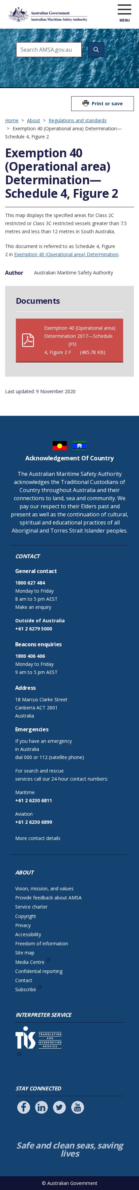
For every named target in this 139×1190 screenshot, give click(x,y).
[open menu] (124, 10)
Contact (23, 980)
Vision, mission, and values (44, 888)
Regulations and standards (78, 120)
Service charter (31, 906)
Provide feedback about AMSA (48, 897)
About (33, 120)
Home (12, 120)
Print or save (107, 103)
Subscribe (25, 989)
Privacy (23, 925)
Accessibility (28, 934)
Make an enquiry (33, 607)
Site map (24, 952)
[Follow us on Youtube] (77, 1107)
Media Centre (30, 962)
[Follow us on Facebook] (23, 1107)
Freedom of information (41, 943)
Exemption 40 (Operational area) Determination (66, 254)
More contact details (37, 838)
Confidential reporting (38, 971)
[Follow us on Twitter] (59, 1107)
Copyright (25, 916)
